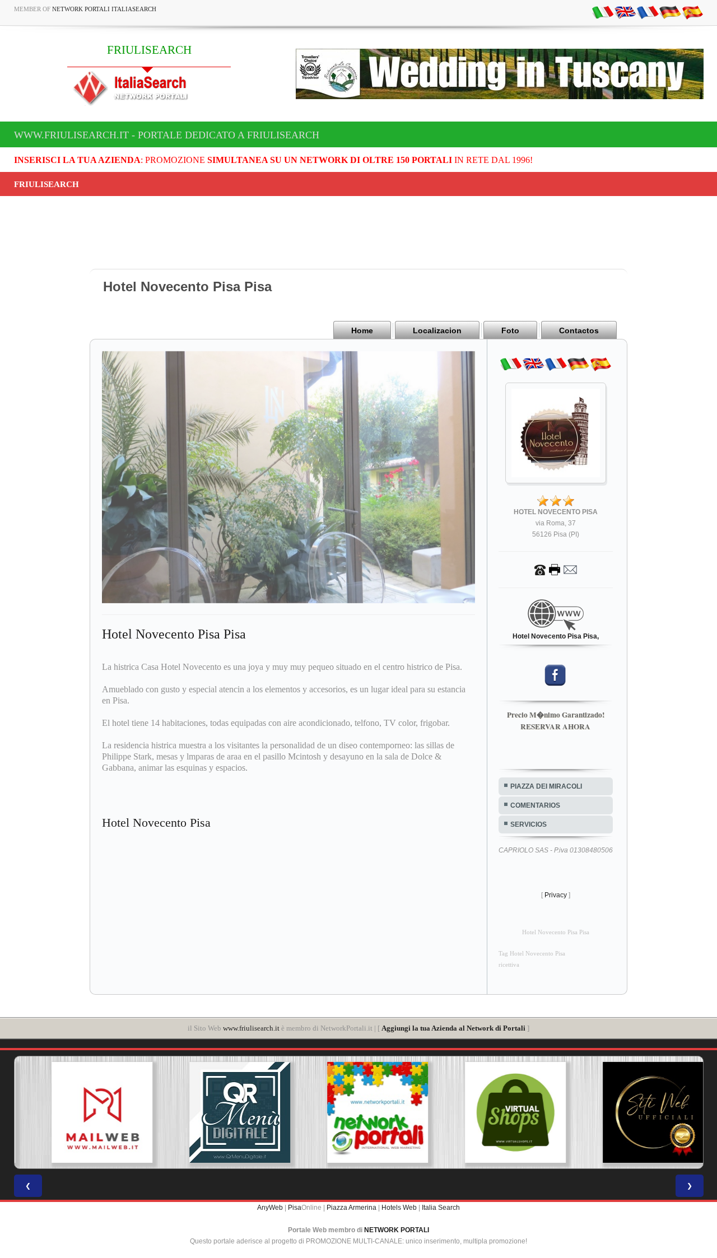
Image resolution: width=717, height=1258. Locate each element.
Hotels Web (399, 1208)
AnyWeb (270, 1208)
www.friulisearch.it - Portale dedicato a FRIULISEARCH (166, 135)
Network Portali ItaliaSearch (104, 9)
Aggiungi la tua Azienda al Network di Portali (453, 1028)
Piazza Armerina (351, 1208)
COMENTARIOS (535, 805)
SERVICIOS (528, 824)
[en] (625, 11)
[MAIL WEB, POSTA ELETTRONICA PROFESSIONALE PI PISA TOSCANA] (82, 1112)
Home (362, 330)
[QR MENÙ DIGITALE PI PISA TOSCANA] (220, 1112)
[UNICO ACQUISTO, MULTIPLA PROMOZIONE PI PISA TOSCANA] (358, 1112)
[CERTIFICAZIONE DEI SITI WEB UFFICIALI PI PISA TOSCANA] (634, 1112)
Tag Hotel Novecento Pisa (532, 954)
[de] (670, 11)
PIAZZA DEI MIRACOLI (546, 786)
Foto (510, 330)
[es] (692, 11)
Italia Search (441, 1208)
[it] (603, 11)
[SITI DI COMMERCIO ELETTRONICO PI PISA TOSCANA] (496, 1112)
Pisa (294, 1208)
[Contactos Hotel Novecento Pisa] (555, 569)
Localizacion (437, 330)
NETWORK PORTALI (396, 1230)
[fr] (647, 11)
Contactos (579, 330)
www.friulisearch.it (251, 1028)
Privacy (555, 895)
